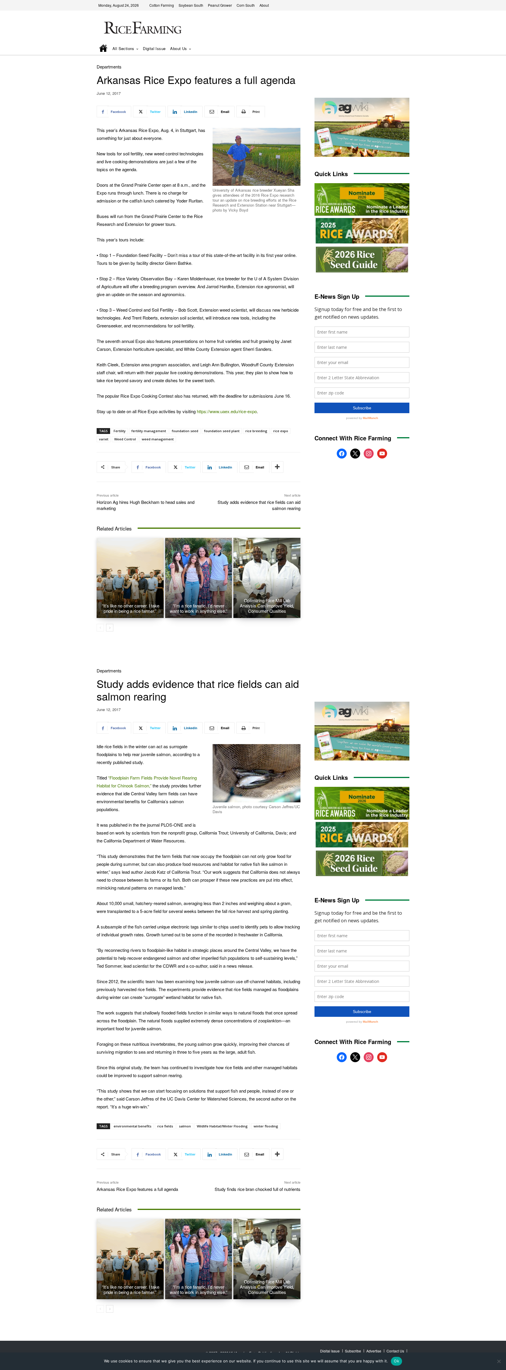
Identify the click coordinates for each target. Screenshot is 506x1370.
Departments (109, 66)
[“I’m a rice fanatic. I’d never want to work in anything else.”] (198, 578)
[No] (499, 1361)
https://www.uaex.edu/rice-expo (227, 411)
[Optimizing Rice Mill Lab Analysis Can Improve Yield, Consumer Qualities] (266, 578)
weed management (158, 439)
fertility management (148, 431)
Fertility (120, 431)
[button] (396, 49)
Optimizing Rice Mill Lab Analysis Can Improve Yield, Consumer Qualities (267, 605)
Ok (396, 1361)
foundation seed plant (222, 431)
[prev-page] (100, 627)
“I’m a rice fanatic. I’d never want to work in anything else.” (198, 608)
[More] (277, 467)
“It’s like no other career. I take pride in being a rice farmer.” (130, 608)
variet (103, 439)
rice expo (280, 431)
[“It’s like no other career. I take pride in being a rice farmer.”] (130, 578)
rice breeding (256, 431)
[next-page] (109, 627)
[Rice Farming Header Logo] (141, 28)
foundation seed (185, 431)
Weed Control (125, 439)
